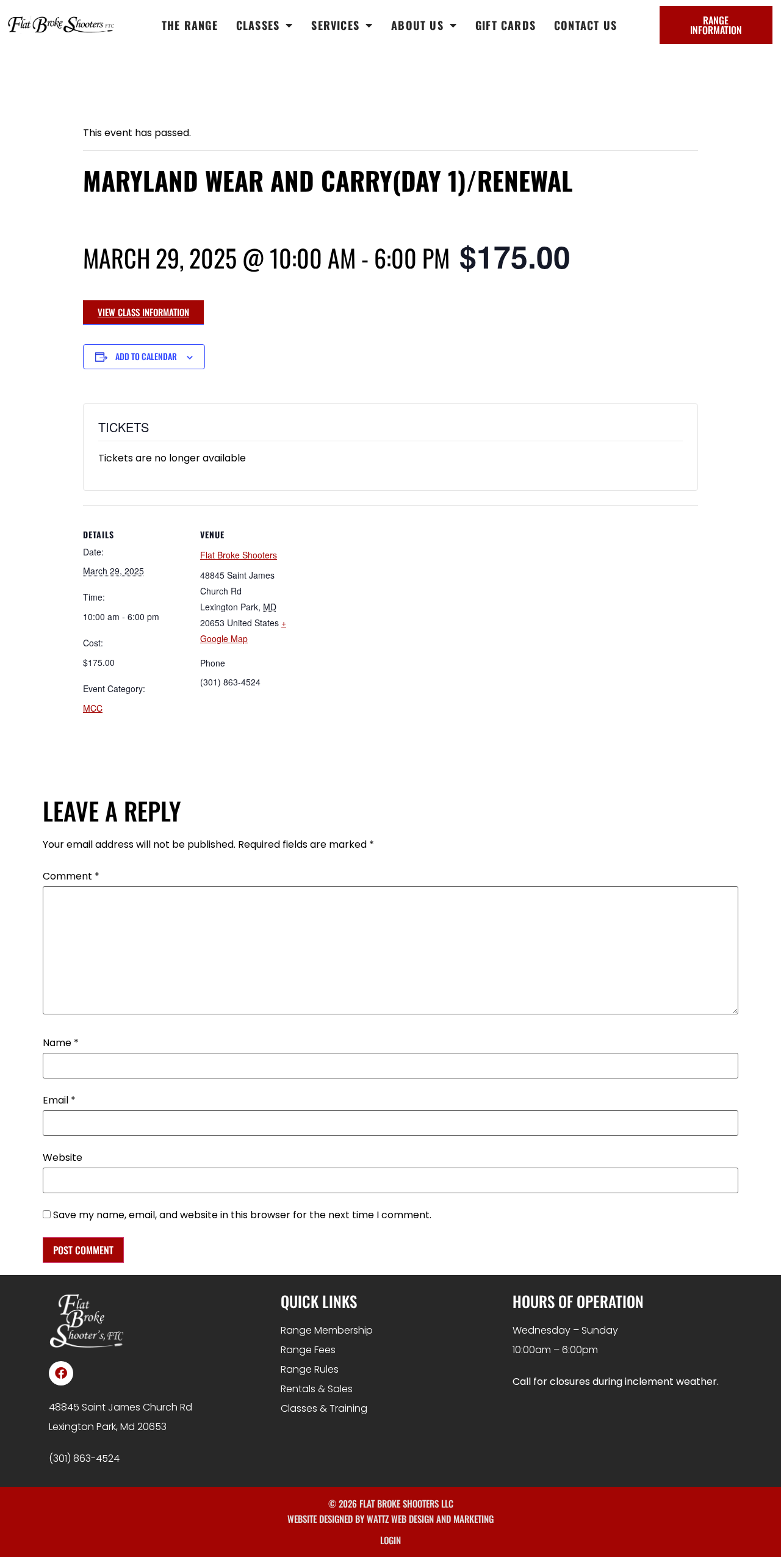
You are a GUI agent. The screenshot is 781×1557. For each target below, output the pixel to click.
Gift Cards (505, 25)
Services (335, 25)
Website (62, 1158)
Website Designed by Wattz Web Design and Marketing (390, 1518)
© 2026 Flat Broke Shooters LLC (390, 1503)
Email (59, 1100)
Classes (257, 25)
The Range (190, 25)
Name (61, 1043)
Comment (71, 876)
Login (390, 1540)
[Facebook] (61, 1373)
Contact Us (585, 25)
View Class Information (143, 312)
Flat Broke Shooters (238, 555)
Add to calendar (146, 356)
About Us (417, 25)
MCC (93, 708)
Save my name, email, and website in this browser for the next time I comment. (242, 1215)
